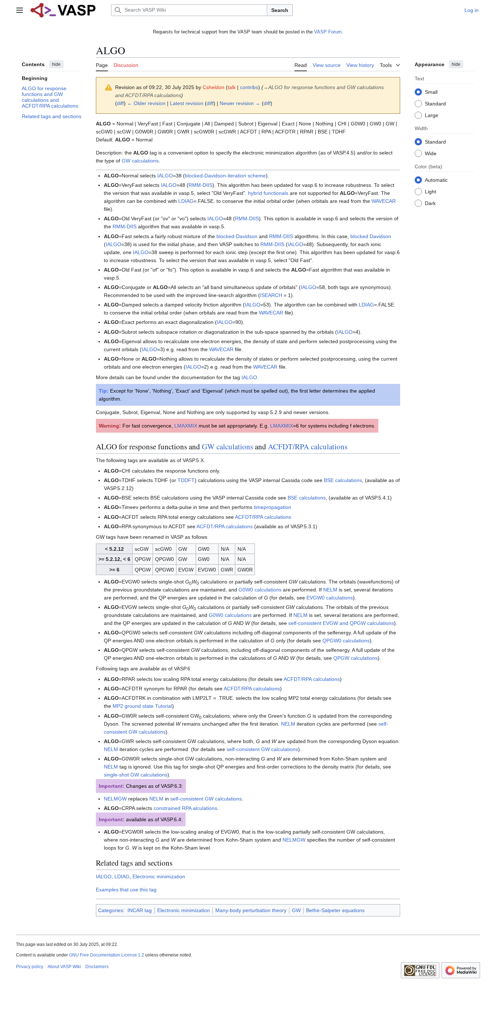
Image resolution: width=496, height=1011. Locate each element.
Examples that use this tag (126, 889)
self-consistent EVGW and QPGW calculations (341, 623)
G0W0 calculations (260, 590)
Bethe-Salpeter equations (335, 910)
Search (279, 10)
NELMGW (115, 799)
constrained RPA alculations (185, 808)
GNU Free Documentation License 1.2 (106, 955)
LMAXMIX (185, 426)
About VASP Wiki (64, 966)
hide (56, 64)
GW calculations (140, 161)
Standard (435, 103)
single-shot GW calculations (135, 775)
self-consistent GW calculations (262, 749)
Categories (110, 910)
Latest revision (186, 103)
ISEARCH (271, 295)
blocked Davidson (370, 236)
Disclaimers (97, 966)
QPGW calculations (355, 658)
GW (296, 910)
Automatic (436, 179)
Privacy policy (29, 966)
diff (120, 103)
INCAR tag (139, 910)
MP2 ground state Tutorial (142, 706)
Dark (430, 203)
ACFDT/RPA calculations (307, 446)
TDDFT (186, 480)
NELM (330, 590)
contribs (249, 87)
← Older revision (146, 103)
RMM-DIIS (200, 185)
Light (430, 191)
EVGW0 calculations (329, 598)
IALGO (165, 175)
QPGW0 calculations (346, 640)
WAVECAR (383, 201)
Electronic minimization (159, 876)
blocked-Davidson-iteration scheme (225, 175)
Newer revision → (240, 103)
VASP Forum (328, 32)
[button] (19, 10)
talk (232, 87)
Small (431, 92)
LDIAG (186, 201)
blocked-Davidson (236, 236)
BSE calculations (343, 480)
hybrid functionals (268, 193)
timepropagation (272, 507)
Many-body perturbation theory (250, 910)
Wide (430, 153)
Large (431, 115)
